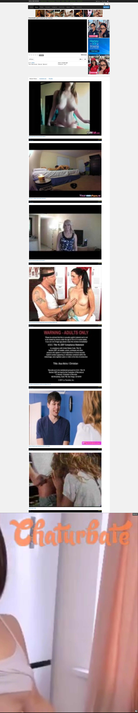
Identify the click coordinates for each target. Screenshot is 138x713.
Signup (98, 1)
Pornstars (47, 7)
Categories (54, 7)
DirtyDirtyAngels (51, 1)
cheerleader (34, 64)
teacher (45, 64)
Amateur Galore (44, 1)
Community (61, 7)
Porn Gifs (58, 1)
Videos (36, 7)
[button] (108, 1)
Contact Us (79, 7)
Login (104, 1)
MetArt (67, 1)
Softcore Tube (72, 1)
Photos (41, 7)
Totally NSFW (79, 1)
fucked (40, 64)
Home (31, 7)
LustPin (62, 1)
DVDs (73, 7)
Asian (65, 64)
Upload (68, 7)
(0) (81, 59)
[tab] (33, 78)
